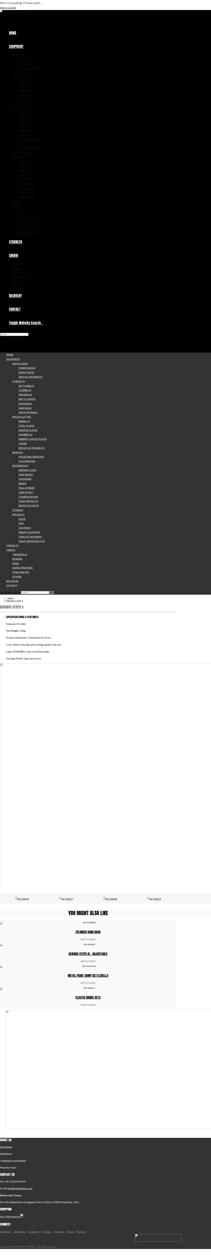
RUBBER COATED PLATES (33, 439)
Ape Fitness (6, 1146)
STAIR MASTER (20, 572)
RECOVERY (12, 581)
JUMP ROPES (26, 492)
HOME (9, 354)
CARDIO (10, 550)
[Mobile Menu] (1, 343)
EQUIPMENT (13, 359)
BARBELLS (24, 421)
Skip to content (8, 7)
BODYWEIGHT (20, 465)
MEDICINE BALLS (28, 412)
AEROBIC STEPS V (14, 601)
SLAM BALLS (25, 403)
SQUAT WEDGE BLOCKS (32, 541)
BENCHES (17, 452)
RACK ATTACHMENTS (31, 376)
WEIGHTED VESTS (29, 505)
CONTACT (11, 585)
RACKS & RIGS (20, 363)
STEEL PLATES (26, 425)
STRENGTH (18, 381)
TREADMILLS (19, 554)
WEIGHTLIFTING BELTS (32, 448)
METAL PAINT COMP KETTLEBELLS (88, 975)
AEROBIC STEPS (27, 470)
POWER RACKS (27, 368)
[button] (3, 628)
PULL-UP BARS (26, 487)
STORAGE (17, 510)
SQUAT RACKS (26, 372)
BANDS (23, 483)
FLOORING (25, 527)
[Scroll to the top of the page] (1, 1254)
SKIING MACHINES (22, 567)
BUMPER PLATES (28, 430)
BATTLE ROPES (27, 399)
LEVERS (23, 443)
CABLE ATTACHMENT (30, 536)
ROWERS (17, 559)
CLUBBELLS (25, 390)
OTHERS (17, 576)
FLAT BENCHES (27, 461)
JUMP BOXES (26, 474)
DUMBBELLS (25, 434)
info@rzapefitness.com (20, 1188)
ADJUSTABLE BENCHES (31, 456)
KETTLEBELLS (26, 385)
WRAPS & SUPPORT (29, 532)
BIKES (15, 563)
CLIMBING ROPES (28, 496)
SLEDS (22, 519)
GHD (21, 523)
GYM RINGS (25, 479)
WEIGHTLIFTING (21, 416)
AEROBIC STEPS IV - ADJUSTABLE (88, 953)
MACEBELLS (25, 394)
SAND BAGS (25, 408)
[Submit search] (52, 592)
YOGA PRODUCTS (28, 501)
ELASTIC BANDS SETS (88, 997)
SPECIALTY (18, 514)
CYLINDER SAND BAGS (88, 931)
